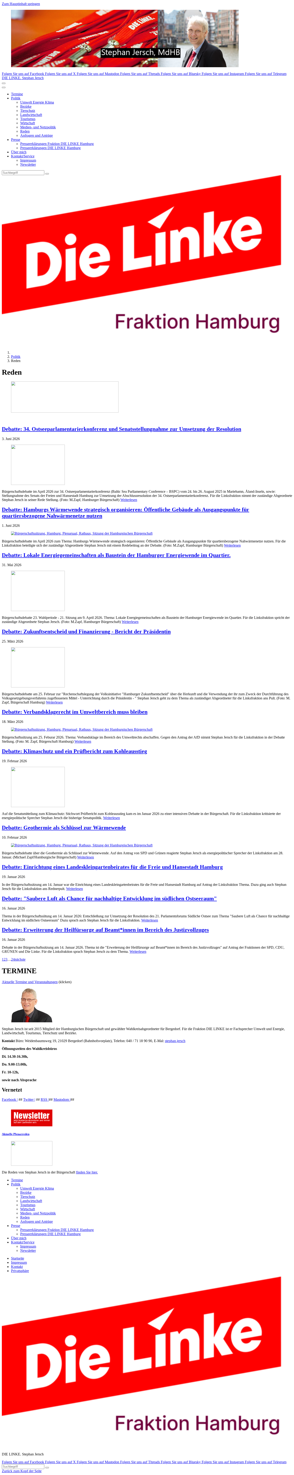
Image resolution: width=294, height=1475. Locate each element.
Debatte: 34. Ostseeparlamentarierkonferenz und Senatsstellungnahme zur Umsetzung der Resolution (121, 429)
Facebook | (10, 1099)
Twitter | (29, 1099)
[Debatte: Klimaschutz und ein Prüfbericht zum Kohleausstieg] (147, 787)
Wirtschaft (27, 123)
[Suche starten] (47, 173)
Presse (15, 140)
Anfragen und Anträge (36, 135)
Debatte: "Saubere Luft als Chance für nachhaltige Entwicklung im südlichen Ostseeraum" (109, 898)
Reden (25, 131)
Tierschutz (27, 111)
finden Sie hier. (87, 1172)
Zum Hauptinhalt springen (21, 4)
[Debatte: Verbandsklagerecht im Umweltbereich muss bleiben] (147, 729)
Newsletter (28, 164)
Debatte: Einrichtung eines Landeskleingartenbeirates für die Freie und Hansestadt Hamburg (112, 867)
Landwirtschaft (31, 115)
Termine (17, 94)
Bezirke (25, 106)
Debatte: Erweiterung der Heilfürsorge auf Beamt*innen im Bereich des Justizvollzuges (105, 930)
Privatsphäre (20, 1271)
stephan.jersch (175, 1041)
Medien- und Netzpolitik (38, 127)
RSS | (45, 1099)
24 (13, 959)
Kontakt (17, 1267)
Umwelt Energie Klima (37, 102)
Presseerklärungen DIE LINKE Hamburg (50, 148)
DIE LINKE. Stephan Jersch (23, 78)
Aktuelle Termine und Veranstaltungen (30, 982)
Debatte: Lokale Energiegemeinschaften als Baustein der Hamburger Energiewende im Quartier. (116, 555)
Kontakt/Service (22, 156)
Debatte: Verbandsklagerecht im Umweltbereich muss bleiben (74, 712)
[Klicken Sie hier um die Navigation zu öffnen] (4, 87)
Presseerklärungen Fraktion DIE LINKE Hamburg (57, 144)
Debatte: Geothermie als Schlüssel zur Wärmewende (64, 828)
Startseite (17, 1258)
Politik (15, 98)
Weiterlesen (128, 500)
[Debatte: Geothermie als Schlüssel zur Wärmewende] (147, 845)
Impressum (28, 160)
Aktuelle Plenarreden (15, 1134)
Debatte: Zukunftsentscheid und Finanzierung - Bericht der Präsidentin (86, 632)
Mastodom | (62, 1099)
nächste (20, 959)
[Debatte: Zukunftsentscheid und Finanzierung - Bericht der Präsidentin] (147, 667)
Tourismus (27, 119)
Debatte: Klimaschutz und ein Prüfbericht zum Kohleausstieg (74, 751)
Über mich (18, 152)
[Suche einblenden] (4, 83)
